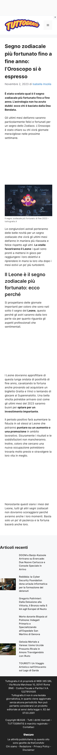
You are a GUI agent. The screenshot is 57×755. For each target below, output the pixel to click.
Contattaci (28, 727)
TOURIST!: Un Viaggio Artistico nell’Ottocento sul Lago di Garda (32, 667)
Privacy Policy (41, 746)
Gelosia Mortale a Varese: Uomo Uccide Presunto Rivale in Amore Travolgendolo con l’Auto (31, 648)
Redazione (25, 746)
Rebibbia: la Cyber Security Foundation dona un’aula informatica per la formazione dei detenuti (33, 583)
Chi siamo (11, 746)
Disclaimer (29, 749)
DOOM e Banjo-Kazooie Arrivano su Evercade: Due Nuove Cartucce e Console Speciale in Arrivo (32, 562)
